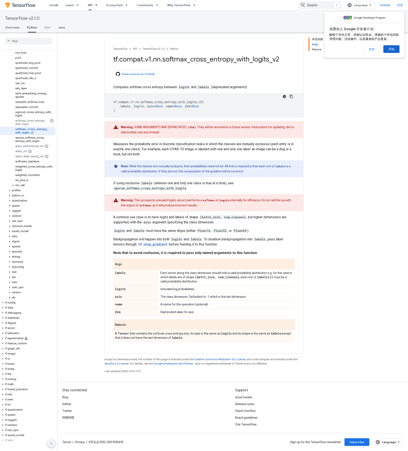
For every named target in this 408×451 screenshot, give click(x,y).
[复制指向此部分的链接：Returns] (130, 325)
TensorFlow (120, 48)
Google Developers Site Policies (173, 363)
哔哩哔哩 (68, 417)
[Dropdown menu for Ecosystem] (128, 5)
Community (145, 5)
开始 (391, 49)
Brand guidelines (246, 417)
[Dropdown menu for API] (97, 5)
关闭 (372, 49)
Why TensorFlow (178, 5)
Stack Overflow (245, 411)
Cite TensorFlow (246, 424)
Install (54, 5)
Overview (12, 27)
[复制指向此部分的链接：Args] (126, 264)
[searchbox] (28, 41)
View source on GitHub (138, 74)
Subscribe (357, 442)
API (90, 5)
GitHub (385, 5)
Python (32, 27)
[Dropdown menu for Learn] (79, 5)
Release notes (244, 404)
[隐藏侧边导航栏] (51, 443)
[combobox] (320, 5)
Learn (70, 5)
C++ (47, 27)
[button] (27, 185)
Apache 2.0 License (117, 363)
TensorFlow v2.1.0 (22, 18)
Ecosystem (114, 5)
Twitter (67, 411)
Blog (65, 397)
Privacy (80, 442)
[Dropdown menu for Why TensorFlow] (195, 5)
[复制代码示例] (291, 96)
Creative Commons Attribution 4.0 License (219, 359)
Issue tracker (243, 397)
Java (61, 27)
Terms (66, 442)
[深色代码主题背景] (284, 96)
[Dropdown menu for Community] (158, 5)
